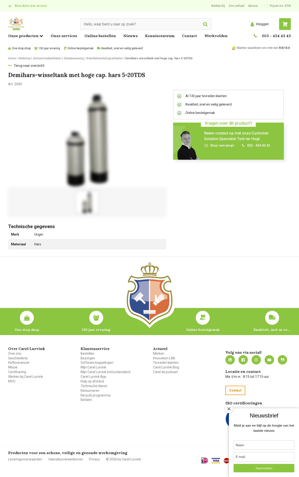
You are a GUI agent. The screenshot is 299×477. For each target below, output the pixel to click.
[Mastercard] (228, 460)
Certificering (17, 372)
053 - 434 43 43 (276, 35)
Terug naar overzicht (29, 65)
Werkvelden (216, 35)
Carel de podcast (165, 372)
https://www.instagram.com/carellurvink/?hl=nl (256, 359)
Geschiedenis (18, 358)
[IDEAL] (204, 460)
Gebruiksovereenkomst (65, 459)
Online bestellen (100, 35)
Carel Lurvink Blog (166, 367)
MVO (11, 381)
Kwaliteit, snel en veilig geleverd (122, 48)
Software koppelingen (97, 362)
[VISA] (215, 460)
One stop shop (21, 48)
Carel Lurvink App (93, 376)
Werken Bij (218, 5)
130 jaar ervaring (49, 48)
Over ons (14, 353)
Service (253, 5)
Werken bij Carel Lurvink (25, 376)
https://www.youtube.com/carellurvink (269, 359)
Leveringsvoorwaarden (25, 459)
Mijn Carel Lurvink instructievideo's (106, 372)
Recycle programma (95, 395)
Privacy (94, 459)
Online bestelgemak (80, 48)
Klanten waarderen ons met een (257, 47)
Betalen (86, 400)
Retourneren (90, 390)
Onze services (64, 35)
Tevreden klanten (166, 362)
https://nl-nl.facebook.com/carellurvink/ (243, 359)
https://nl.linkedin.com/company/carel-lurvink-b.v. (230, 359)
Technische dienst (94, 386)
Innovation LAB (164, 358)
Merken (158, 353)
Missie (13, 367)
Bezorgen (88, 358)
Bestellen (87, 353)
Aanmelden (264, 468)
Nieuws (130, 35)
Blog (282, 359)
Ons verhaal (236, 5)
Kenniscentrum (159, 35)
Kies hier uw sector (31, 6)
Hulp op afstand (92, 381)
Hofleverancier (19, 362)
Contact (189, 35)
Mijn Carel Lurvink (93, 367)
